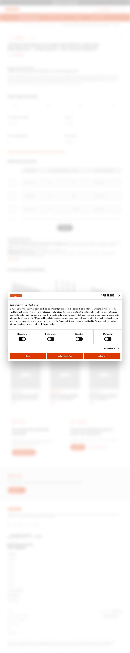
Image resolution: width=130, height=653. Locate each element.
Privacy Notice (48, 324)
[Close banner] (119, 295)
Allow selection (65, 356)
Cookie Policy (93, 321)
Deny (28, 356)
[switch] (50, 339)
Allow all (102, 356)
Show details (109, 348)
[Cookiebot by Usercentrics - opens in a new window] (103, 295)
